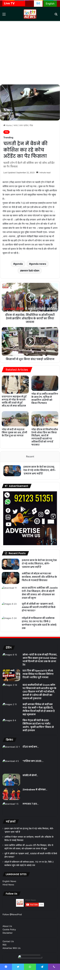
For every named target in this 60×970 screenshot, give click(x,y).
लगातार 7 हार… (31, 803)
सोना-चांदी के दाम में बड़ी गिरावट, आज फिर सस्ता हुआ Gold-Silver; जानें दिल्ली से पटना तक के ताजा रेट (40, 659)
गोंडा (31, 125)
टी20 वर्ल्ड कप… (31, 746)
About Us (7, 926)
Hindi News (8, 884)
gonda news (38, 263)
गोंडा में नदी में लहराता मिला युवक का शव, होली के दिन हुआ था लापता (14, 432)
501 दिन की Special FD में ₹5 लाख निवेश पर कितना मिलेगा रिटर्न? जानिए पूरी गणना (38, 674)
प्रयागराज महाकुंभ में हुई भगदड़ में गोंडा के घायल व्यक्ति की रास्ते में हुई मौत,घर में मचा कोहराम (14, 401)
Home (8, 125)
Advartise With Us (11, 948)
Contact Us (8, 941)
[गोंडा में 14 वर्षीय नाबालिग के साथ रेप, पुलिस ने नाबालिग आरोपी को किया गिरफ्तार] (44, 383)
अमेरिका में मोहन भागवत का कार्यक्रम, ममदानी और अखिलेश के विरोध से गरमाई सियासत (39, 577)
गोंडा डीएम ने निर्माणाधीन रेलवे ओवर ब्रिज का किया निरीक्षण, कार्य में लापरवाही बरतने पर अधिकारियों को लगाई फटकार (44, 437)
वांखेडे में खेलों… (30, 775)
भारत (15, 125)
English (50, 3)
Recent (30, 456)
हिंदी (38, 3)
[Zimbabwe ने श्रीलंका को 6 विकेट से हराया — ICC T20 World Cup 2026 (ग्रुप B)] (11, 794)
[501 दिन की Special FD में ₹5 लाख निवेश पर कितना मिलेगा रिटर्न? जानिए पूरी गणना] (11, 675)
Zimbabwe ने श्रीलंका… (35, 789)
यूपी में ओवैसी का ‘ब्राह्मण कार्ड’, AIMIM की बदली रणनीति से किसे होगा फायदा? (38, 607)
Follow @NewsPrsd (12, 914)
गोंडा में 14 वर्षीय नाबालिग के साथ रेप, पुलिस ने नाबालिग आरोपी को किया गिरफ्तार (44, 398)
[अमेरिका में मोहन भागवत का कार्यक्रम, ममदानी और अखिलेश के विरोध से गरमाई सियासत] (10, 578)
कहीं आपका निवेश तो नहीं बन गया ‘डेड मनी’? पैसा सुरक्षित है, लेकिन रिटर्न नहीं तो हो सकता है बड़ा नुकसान (39, 709)
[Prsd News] (30, 14)
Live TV (9, 3)
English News (9, 881)
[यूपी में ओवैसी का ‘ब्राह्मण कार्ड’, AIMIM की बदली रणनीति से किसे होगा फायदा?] (10, 608)
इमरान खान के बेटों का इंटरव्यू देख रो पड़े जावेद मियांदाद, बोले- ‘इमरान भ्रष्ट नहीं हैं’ (39, 470)
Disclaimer (8, 933)
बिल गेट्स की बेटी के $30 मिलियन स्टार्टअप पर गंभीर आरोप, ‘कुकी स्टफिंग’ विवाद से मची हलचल (38, 725)
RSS (4, 944)
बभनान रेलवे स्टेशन (30, 270)
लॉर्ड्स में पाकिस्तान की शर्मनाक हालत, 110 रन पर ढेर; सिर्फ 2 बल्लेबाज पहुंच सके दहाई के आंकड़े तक (39, 623)
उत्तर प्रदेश (23, 125)
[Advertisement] (30, 53)
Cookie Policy (9, 929)
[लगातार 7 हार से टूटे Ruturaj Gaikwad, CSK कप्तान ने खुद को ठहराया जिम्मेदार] (11, 808)
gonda (19, 263)
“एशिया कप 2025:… (33, 761)
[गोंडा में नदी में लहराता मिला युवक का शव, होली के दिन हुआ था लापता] (15, 418)
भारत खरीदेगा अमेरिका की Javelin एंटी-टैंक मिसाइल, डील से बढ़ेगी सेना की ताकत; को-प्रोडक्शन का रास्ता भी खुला (40, 592)
